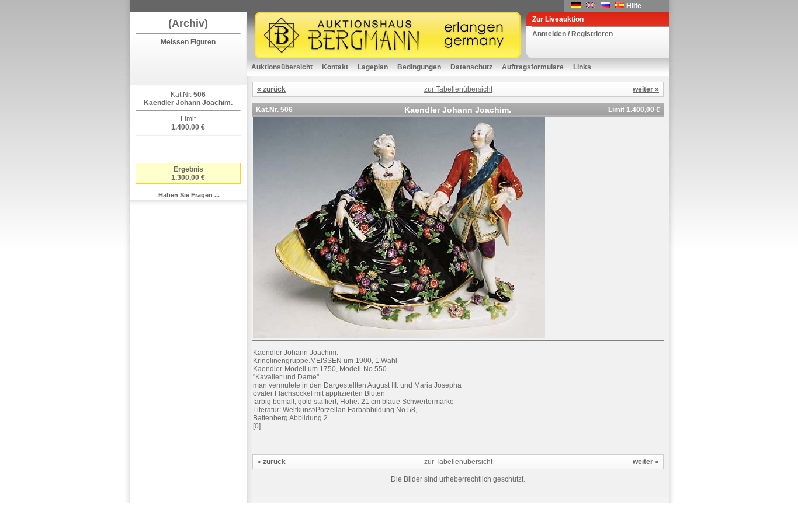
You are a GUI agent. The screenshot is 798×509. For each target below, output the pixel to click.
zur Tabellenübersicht (458, 89)
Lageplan (373, 67)
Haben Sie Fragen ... (189, 194)
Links (582, 67)
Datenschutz (471, 67)
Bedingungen (419, 67)
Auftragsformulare (533, 67)
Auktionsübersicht (282, 67)
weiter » (646, 89)
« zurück (271, 89)
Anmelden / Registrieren (572, 34)
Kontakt (335, 67)
